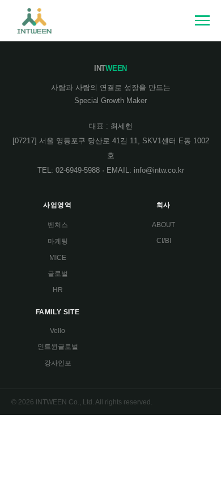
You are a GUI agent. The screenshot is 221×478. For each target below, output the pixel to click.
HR (58, 290)
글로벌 (58, 274)
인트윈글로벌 (57, 347)
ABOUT (163, 225)
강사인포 (57, 363)
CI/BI (163, 241)
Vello (57, 331)
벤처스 (58, 225)
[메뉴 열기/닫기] (202, 20)
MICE (57, 258)
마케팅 (58, 241)
